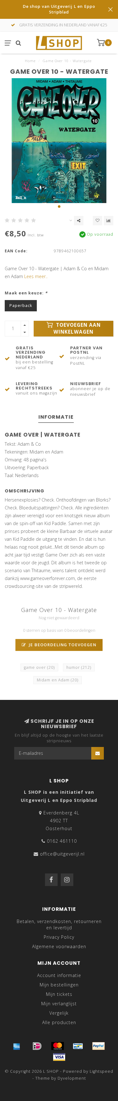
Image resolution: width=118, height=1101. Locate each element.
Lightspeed (101, 1071)
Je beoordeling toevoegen (62, 644)
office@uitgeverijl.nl (62, 854)
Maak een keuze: (26, 293)
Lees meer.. (36, 276)
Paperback (20, 305)
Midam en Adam (57, 680)
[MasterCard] (57, 1046)
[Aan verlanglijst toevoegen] (97, 220)
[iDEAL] (37, 1046)
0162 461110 (62, 841)
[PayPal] (98, 1046)
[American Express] (17, 1046)
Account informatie (59, 975)
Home (30, 60)
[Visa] (59, 1057)
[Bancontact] (78, 1046)
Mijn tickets (59, 994)
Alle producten (59, 1022)
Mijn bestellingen (59, 985)
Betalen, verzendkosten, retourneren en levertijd (59, 924)
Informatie (56, 417)
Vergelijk (59, 1013)
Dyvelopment (72, 1078)
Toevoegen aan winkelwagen (77, 328)
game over (39, 667)
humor (78, 667)
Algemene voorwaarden (59, 946)
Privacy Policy (59, 937)
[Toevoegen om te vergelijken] (108, 220)
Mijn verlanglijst (59, 1004)
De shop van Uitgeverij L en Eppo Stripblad (59, 9)
